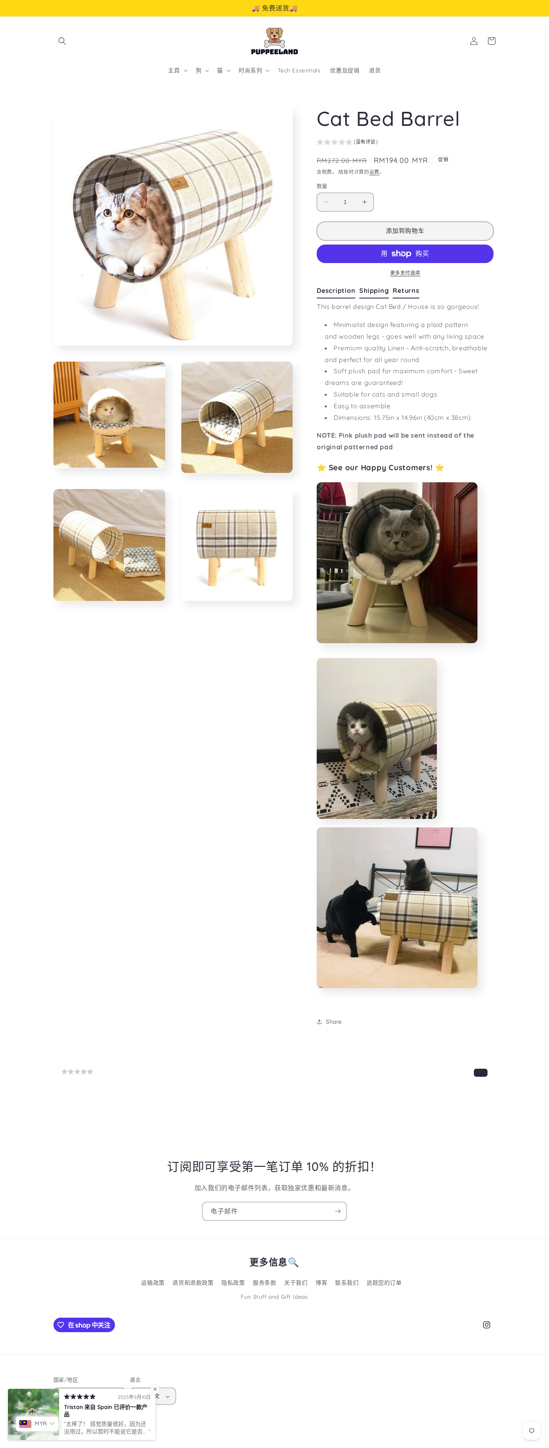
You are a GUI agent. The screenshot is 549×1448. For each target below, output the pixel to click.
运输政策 (152, 1282)
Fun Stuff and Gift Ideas (274, 1296)
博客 (321, 1282)
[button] (62, 41)
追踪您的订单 (384, 1282)
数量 (322, 186)
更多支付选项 (405, 273)
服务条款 (264, 1282)
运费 (374, 172)
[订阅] (337, 1211)
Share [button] (334, 1021)
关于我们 (295, 1282)
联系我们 (346, 1282)
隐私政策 (233, 1282)
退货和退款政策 (192, 1282)
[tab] (338, 291)
